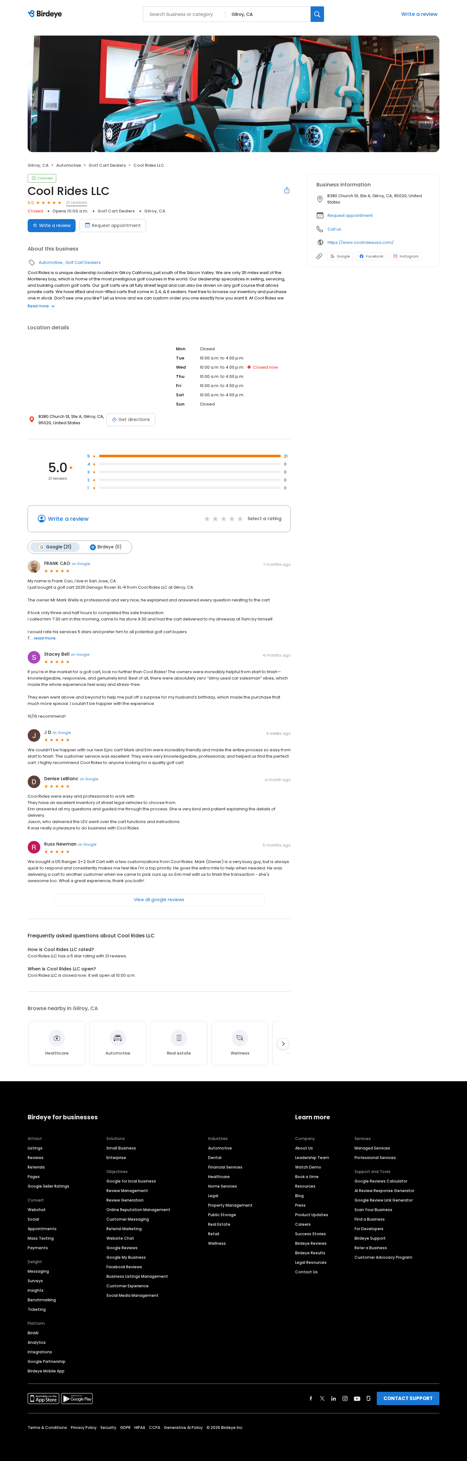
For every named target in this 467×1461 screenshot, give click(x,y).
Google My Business (126, 1257)
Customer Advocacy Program (383, 1257)
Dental (214, 1157)
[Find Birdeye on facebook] (311, 1398)
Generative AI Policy (183, 1427)
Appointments (42, 1228)
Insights (36, 1290)
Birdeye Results (310, 1253)
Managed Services (372, 1148)
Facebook (374, 256)
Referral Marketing (124, 1228)
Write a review (419, 14)
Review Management (127, 1190)
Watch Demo (308, 1167)
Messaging (38, 1271)
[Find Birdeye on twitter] (322, 1398)
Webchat (37, 1209)
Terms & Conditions (47, 1427)
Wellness (217, 1243)
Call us (334, 229)
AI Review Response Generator (384, 1190)
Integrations (40, 1352)
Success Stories (310, 1233)
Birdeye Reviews (311, 1243)
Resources (305, 1186)
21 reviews (76, 202)
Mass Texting (41, 1238)
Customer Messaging (127, 1219)
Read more (38, 306)
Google (343, 256)
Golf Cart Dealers (107, 165)
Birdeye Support (370, 1238)
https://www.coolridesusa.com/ (361, 242)
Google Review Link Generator (384, 1200)
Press (300, 1205)
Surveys (35, 1280)
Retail (213, 1233)
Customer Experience (127, 1286)
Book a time (307, 1176)
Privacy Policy (84, 1427)
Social (33, 1219)
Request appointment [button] (350, 215)
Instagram (409, 256)
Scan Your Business (373, 1209)
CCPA (154, 1427)
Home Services (222, 1186)
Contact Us (306, 1272)
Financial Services (225, 1167)
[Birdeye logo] (46, 14)
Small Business (121, 1148)
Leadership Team (312, 1157)
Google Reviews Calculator (381, 1181)
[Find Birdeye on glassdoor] (368, 1398)
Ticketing (37, 1309)
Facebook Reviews (124, 1267)
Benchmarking (42, 1300)
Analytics (37, 1342)
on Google (80, 563)
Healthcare (219, 1176)
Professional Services (375, 1157)
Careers (303, 1224)
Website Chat (120, 1238)
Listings (35, 1148)
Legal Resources (311, 1262)
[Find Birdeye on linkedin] (333, 1398)
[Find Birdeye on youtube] (357, 1398)
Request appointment (116, 225)
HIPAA (139, 1427)
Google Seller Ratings (48, 1186)
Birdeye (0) (109, 547)
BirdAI (33, 1333)
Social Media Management (132, 1295)
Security (108, 1427)
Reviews (36, 1157)
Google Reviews (122, 1247)
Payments (38, 1247)
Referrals (36, 1167)
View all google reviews (159, 899)
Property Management (230, 1205)
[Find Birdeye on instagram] (345, 1398)
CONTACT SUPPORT (408, 1398)
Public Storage (222, 1214)
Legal (213, 1195)
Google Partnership (46, 1361)
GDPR (125, 1427)
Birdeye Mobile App (46, 1371)
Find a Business (370, 1219)
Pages (34, 1176)
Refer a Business (371, 1247)
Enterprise (116, 1157)
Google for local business (131, 1181)
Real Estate (219, 1224)
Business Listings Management (137, 1276)
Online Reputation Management (138, 1209)
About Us (304, 1148)
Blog (299, 1195)
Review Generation (125, 1200)
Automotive (68, 165)
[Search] (317, 14)
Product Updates (311, 1214)
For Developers (369, 1228)
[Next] (283, 1043)
